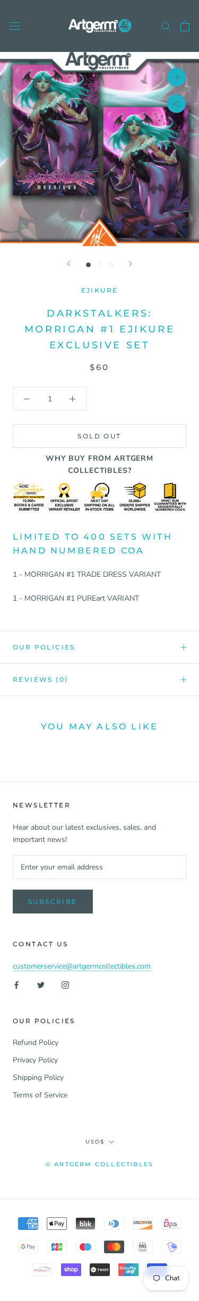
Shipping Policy (38, 1078)
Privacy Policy (35, 1060)
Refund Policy (35, 1043)
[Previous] (68, 263)
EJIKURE (99, 290)
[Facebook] (16, 984)
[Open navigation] (15, 26)
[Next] (130, 263)
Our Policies (44, 647)
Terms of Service (40, 1095)
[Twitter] (41, 984)
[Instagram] (65, 984)
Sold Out (99, 436)
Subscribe (52, 902)
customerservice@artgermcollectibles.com (82, 966)
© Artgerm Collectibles (99, 1164)
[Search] (166, 25)
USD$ (95, 1141)
